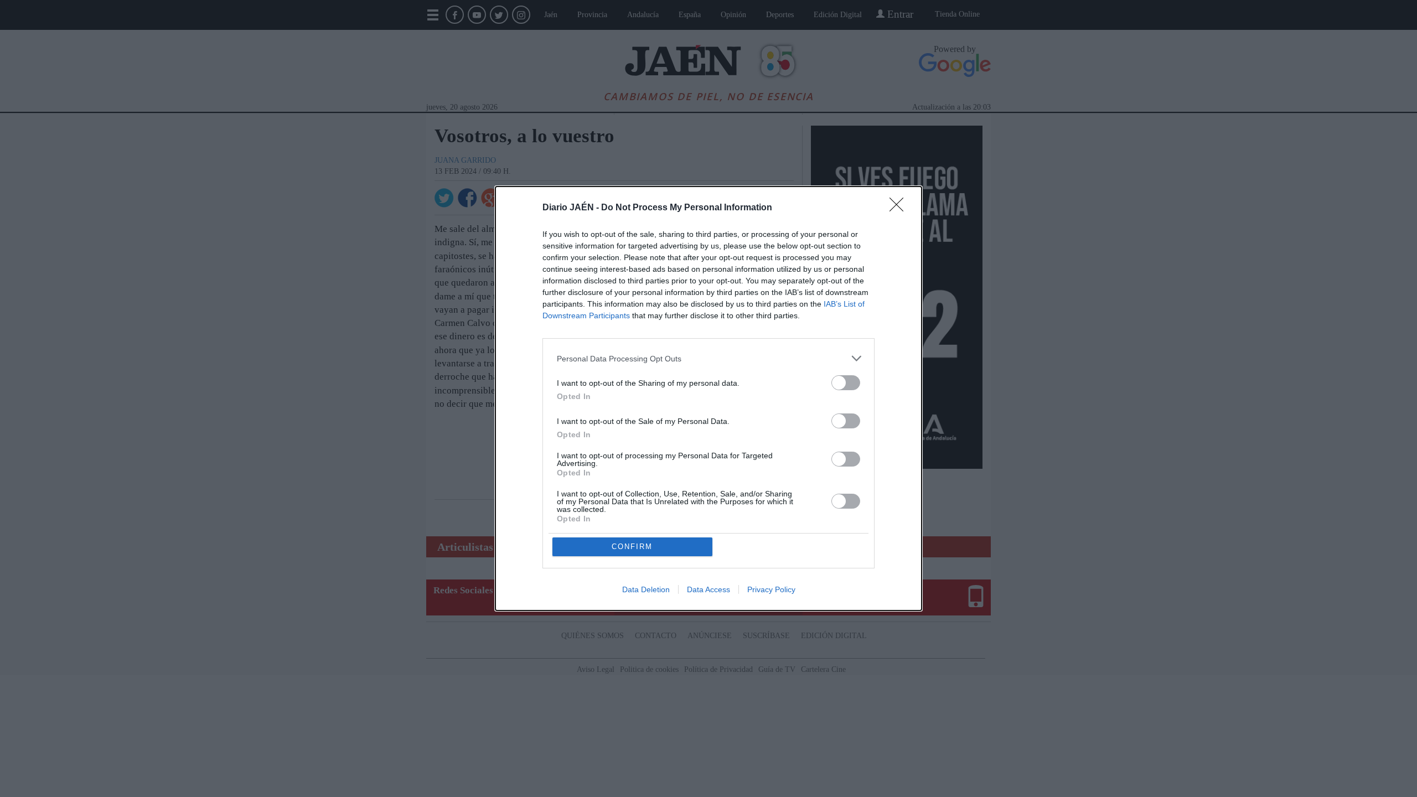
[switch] (845, 382)
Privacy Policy (771, 589)
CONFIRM (632, 546)
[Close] (900, 208)
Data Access (708, 589)
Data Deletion (646, 589)
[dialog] (708, 398)
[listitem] (708, 358)
